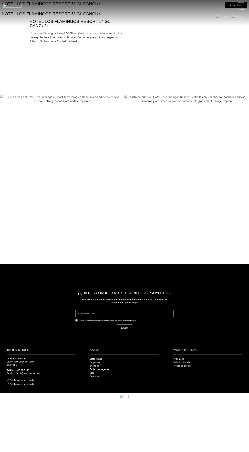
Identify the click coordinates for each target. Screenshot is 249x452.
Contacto (94, 376)
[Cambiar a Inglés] (237, 16)
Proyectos (95, 362)
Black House (96, 359)
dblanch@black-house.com (27, 373)
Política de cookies (182, 366)
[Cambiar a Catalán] (222, 16)
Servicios (94, 366)
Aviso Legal (178, 359)
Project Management (100, 369)
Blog (92, 373)
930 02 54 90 (22, 370)
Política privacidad (182, 362)
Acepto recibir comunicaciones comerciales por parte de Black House (107, 321)
